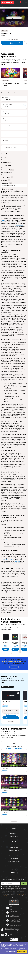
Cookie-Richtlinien (6, 896)
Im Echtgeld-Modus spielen (11, 42)
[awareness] (5, 934)
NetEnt (7, 106)
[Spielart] (24, 98)
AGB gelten (12, 46)
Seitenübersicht (14, 872)
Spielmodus (15, 18)
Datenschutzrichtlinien (14, 855)
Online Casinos (8, 559)
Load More (14, 820)
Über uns (14, 867)
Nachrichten (14, 839)
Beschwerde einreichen (14, 850)
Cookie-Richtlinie (14, 858)
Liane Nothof (9, 189)
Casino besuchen (10, 717)
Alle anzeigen (14, 667)
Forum (14, 841)
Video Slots (8, 99)
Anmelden (24, 883)
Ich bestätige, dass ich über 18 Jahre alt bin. (11, 886)
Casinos (14, 828)
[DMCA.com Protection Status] (14, 939)
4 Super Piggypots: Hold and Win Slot (10, 84)
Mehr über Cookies (11, 951)
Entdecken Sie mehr (7, 686)
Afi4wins (4, 770)
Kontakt (14, 869)
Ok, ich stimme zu (22, 951)
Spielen (6, 649)
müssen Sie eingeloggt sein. (14, 748)
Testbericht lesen (5, 646)
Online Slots (19, 225)
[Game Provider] (24, 105)
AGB (14, 853)
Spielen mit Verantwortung (14, 861)
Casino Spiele (14, 831)
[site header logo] (7, 2)
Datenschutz (21, 894)
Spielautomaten (14, 833)
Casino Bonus (14, 836)
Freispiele (17, 561)
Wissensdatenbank (14, 847)
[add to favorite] (18, 693)
